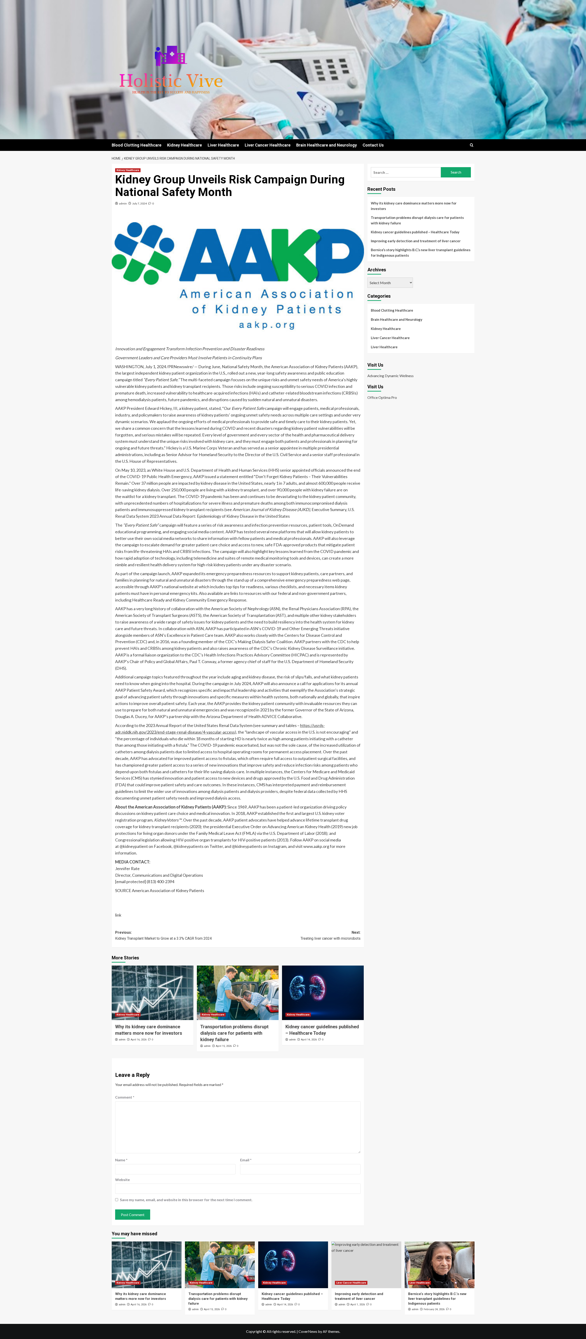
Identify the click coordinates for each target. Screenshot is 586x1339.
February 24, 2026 (434, 1309)
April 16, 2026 (138, 1039)
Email (246, 1160)
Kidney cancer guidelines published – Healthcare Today (415, 232)
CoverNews (307, 1331)
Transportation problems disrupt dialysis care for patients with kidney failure (234, 1033)
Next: (331, 935)
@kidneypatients (188, 846)
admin (123, 203)
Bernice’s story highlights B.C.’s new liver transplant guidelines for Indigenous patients (420, 252)
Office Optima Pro (382, 397)
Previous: (163, 935)
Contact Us (373, 145)
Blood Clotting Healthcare (136, 145)
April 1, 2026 (357, 1304)
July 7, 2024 (139, 203)
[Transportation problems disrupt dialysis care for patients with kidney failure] (238, 993)
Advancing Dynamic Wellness (390, 375)
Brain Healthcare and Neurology (326, 145)
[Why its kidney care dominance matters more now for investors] (152, 993)
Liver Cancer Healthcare (267, 145)
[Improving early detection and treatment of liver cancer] (366, 1264)
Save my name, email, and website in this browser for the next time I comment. (186, 1199)
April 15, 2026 (224, 1046)
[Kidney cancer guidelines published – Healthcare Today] (323, 993)
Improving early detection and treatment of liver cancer (416, 241)
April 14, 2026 (309, 1039)
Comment (124, 1097)
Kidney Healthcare (184, 145)
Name (121, 1160)
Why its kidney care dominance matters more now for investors (413, 206)
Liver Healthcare (223, 145)
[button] (472, 145)
